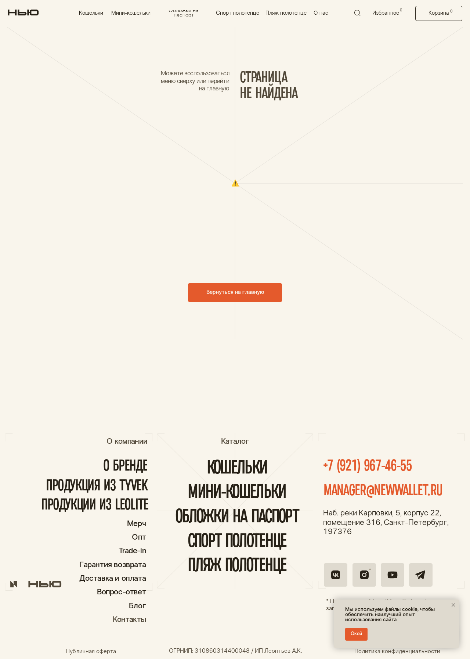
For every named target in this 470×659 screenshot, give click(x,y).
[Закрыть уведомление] (453, 605)
